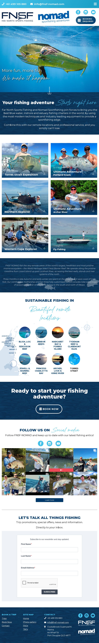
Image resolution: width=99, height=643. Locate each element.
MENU (95, 3)
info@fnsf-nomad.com (49, 4)
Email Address (27, 568)
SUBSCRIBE (49, 592)
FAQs (25, 626)
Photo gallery (29, 622)
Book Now (7, 622)
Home (26, 618)
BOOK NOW (50, 409)
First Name (26, 544)
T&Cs (25, 629)
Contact (6, 626)
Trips (4, 618)
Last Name (26, 556)
